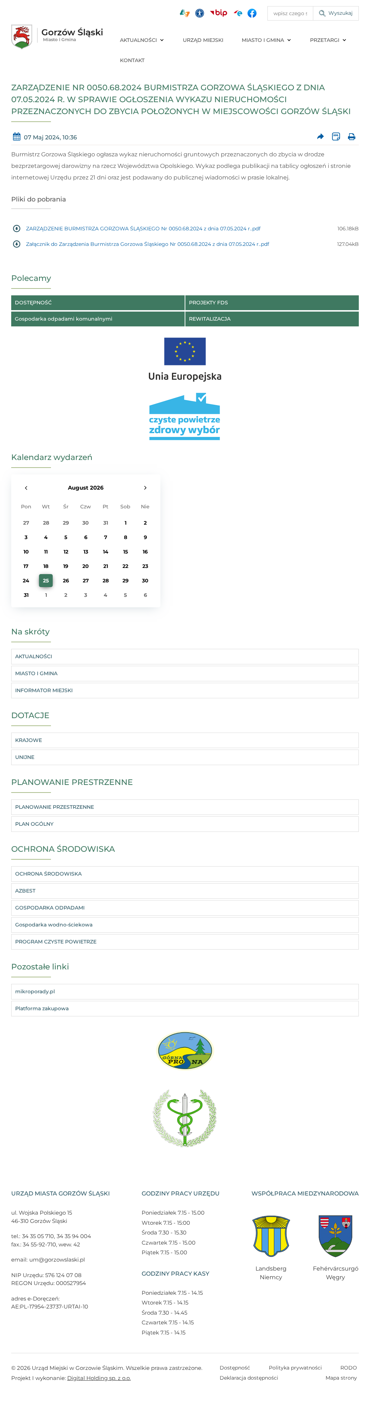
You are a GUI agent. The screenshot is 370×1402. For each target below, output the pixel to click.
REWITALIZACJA (210, 319)
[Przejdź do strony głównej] (57, 37)
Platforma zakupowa (42, 1008)
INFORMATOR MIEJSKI (44, 690)
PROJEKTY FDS (208, 302)
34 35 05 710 (38, 1236)
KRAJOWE (28, 740)
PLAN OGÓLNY (34, 824)
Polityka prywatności (295, 1367)
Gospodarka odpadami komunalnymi (63, 319)
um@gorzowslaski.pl (57, 1259)
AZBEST (25, 890)
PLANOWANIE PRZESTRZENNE (54, 807)
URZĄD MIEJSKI (203, 40)
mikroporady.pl (35, 991)
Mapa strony (341, 1378)
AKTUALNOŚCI (138, 40)
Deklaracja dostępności (249, 1378)
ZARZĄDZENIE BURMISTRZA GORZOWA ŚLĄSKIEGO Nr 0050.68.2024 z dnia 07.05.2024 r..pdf (143, 228)
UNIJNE (24, 757)
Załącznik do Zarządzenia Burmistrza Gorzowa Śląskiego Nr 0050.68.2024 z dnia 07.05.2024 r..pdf (147, 244)
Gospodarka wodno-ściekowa (53, 924)
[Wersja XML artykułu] (336, 137)
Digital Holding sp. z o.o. (99, 1378)
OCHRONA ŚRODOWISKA (48, 874)
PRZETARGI (324, 40)
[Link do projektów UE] (185, 356)
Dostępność (235, 1367)
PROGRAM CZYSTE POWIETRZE (55, 941)
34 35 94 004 (74, 1236)
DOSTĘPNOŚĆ (33, 302)
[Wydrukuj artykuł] (351, 137)
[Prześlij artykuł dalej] (320, 137)
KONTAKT (132, 60)
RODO (348, 1367)
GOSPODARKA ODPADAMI (50, 907)
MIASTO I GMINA (263, 40)
